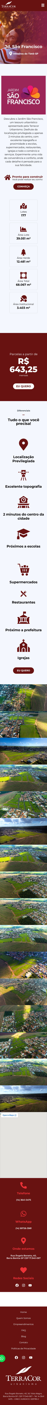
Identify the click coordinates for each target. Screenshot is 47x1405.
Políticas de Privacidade (23, 1348)
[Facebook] (17, 1285)
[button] (42, 6)
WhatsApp (23, 1221)
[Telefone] (23, 1185)
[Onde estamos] (23, 1240)
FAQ (23, 1330)
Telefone (23, 1193)
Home (23, 1312)
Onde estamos (23, 1249)
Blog (23, 1336)
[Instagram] (23, 1285)
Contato (23, 1342)
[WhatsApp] (23, 1213)
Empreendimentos (23, 1324)
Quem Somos (23, 1318)
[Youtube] (30, 1285)
